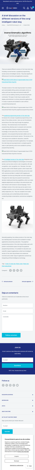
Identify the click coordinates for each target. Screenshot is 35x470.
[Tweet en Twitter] (17, 270)
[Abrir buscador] (24, 8)
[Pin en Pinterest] (14, 270)
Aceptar (16, 456)
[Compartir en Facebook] (10, 270)
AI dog (3, 25)
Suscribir (7, 431)
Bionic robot (19, 263)
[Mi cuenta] (28, 8)
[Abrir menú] (3, 8)
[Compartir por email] (21, 270)
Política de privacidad (23, 451)
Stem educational (6, 266)
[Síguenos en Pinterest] (14, 385)
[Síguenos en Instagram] (10, 385)
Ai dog (7, 263)
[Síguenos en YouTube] (17, 385)
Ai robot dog (12, 263)
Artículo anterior (8, 281)
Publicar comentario (11, 335)
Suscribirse (17, 365)
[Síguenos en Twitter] (6, 385)
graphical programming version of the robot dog (16, 115)
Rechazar (16, 461)
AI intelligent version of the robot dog (14, 159)
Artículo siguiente (26, 281)
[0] (31, 8)
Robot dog (26, 263)
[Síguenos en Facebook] (3, 385)
